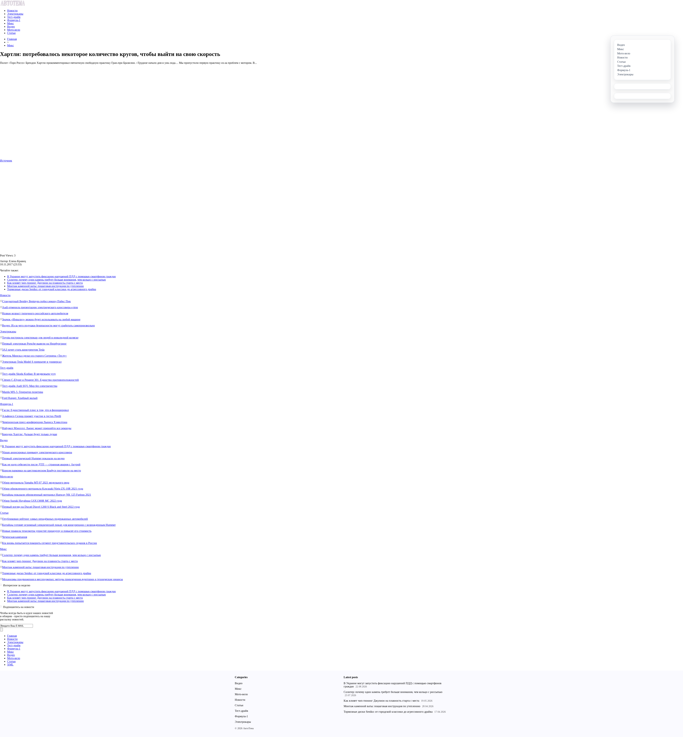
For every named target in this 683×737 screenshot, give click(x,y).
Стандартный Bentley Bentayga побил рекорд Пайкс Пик (36, 301)
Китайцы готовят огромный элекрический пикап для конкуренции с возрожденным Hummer (59, 524)
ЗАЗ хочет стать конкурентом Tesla (23, 349)
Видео (11, 26)
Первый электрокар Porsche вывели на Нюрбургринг (34, 343)
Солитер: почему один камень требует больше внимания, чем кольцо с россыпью (56, 279)
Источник (6, 160)
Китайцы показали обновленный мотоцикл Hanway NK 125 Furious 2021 (46, 494)
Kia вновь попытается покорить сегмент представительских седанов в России (49, 543)
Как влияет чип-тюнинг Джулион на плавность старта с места (45, 282)
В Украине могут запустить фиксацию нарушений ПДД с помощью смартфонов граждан (61, 276)
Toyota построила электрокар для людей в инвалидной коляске (40, 337)
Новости (12, 10)
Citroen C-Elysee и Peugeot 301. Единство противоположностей (40, 379)
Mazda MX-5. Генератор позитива (22, 391)
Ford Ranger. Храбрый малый (20, 398)
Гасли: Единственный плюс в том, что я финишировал (35, 410)
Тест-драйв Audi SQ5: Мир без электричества (29, 385)
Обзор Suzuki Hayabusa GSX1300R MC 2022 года (32, 500)
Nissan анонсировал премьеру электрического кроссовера (37, 452)
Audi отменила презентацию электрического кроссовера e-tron (40, 307)
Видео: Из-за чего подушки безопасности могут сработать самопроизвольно (48, 325)
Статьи (11, 32)
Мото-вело (13, 29)
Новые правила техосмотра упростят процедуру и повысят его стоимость (46, 530)
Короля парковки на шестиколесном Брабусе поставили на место (41, 470)
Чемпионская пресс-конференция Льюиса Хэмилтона (34, 422)
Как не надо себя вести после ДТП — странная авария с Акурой (41, 464)
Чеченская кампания (14, 536)
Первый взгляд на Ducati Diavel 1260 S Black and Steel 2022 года (41, 506)
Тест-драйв (13, 16)
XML (10, 664)
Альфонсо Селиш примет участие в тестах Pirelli (31, 416)
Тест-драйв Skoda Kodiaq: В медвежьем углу (29, 373)
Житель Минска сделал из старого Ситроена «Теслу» (34, 355)
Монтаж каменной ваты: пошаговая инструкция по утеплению (45, 286)
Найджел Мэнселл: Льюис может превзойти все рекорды (36, 428)
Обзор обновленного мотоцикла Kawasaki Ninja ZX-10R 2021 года (42, 488)
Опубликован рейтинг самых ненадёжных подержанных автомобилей (45, 518)
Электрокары (15, 13)
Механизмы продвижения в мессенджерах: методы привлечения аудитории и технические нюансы (62, 579)
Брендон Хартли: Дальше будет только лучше (29, 434)
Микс (10, 23)
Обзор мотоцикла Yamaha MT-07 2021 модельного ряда (35, 482)
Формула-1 (13, 20)
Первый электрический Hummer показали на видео (33, 458)
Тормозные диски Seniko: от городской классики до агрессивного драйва (51, 289)
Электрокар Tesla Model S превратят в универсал (32, 361)
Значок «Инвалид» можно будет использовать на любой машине (41, 319)
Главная (12, 39)
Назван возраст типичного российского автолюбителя (35, 313)
